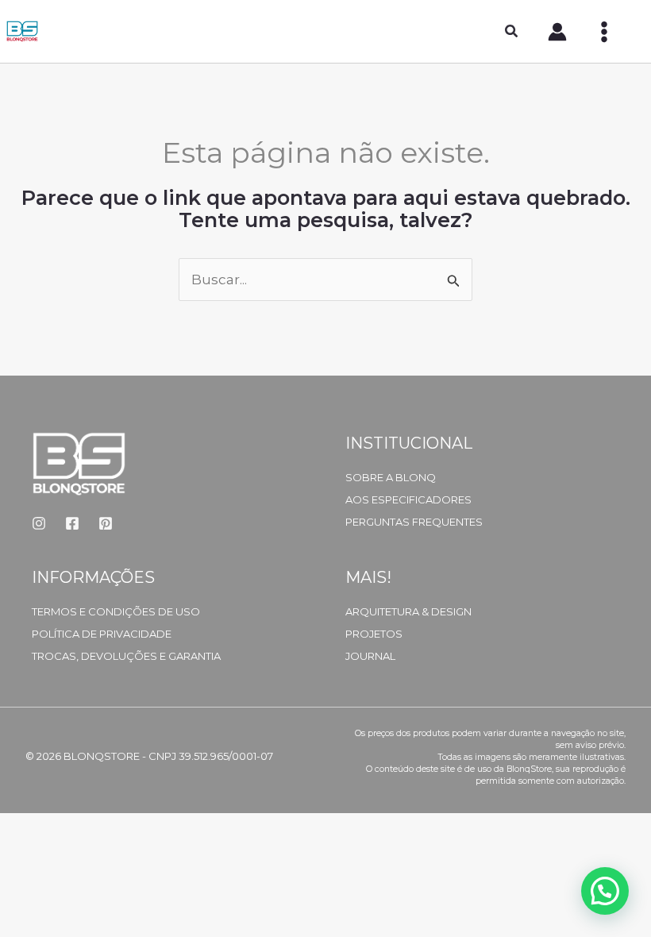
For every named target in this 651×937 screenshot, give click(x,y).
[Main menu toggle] (604, 31)
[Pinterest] (105, 523)
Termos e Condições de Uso (116, 611)
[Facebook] (72, 523)
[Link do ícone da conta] (557, 31)
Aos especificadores (408, 499)
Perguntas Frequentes (414, 521)
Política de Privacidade (101, 633)
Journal (370, 656)
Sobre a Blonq (390, 477)
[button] (512, 33)
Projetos (374, 633)
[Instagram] (39, 523)
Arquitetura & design (408, 611)
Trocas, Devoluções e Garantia (126, 656)
